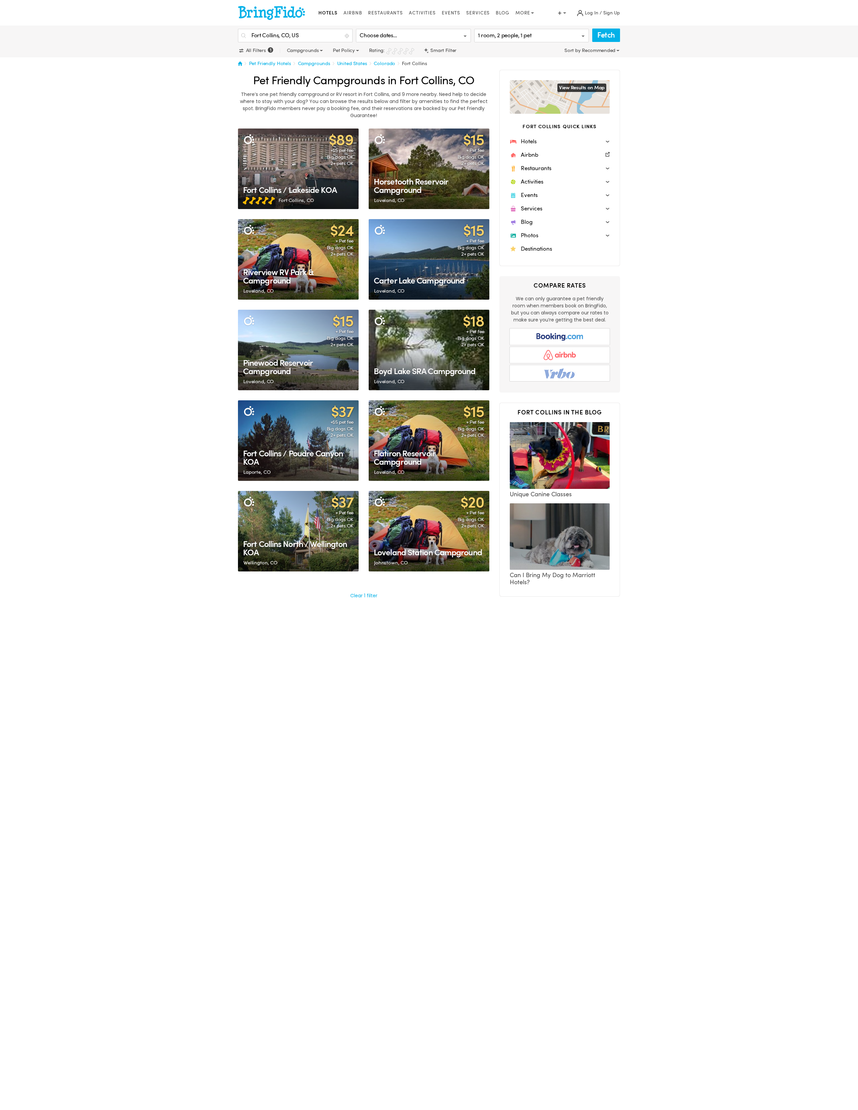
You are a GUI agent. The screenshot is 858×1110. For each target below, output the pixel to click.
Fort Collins (414, 63)
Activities (422, 13)
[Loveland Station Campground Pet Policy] (429, 531)
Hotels (328, 13)
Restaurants (385, 13)
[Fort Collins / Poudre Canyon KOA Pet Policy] (298, 440)
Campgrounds (314, 63)
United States (352, 63)
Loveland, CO (389, 200)
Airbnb (353, 13)
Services (478, 13)
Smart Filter (442, 50)
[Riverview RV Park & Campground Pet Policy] (298, 259)
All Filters (258, 50)
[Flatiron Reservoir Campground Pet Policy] (429, 440)
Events (451, 13)
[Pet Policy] (249, 139)
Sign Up (611, 13)
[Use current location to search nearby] (348, 36)
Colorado (384, 63)
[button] (560, 141)
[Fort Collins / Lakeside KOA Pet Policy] (298, 169)
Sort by (573, 50)
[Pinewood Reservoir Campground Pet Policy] (298, 350)
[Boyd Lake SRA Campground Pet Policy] (429, 350)
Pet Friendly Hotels (270, 63)
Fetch (606, 35)
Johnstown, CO (391, 562)
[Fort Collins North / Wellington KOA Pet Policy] (298, 531)
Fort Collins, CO (296, 200)
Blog (502, 13)
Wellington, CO (260, 562)
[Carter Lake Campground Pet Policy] (429, 259)
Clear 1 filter (363, 595)
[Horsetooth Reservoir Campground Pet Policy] (429, 169)
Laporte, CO (256, 472)
